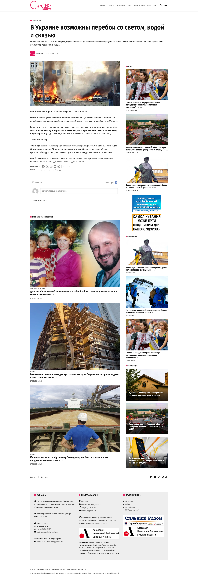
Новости (102, 5)
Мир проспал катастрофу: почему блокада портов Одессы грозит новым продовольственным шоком (69, 459)
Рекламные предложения (91, 504)
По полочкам (121, 5)
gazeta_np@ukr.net (88, 511)
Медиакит (85, 501)
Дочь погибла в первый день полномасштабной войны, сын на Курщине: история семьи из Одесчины (73, 293)
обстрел (56, 170)
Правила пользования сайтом (76, 569)
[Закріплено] (166, 5)
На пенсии (129, 501)
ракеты (62, 170)
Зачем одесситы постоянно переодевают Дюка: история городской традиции (146, 186)
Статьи (110, 5)
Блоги (129, 5)
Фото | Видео (138, 5)
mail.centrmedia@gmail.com (47, 532)
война (39, 170)
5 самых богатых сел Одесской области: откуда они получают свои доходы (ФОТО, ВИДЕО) (146, 148)
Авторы (44, 477)
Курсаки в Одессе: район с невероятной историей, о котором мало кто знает (146, 394)
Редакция (39, 53)
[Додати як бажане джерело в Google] (65, 166)
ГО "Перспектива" (132, 510)
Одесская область (35, 288)
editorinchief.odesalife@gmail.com (50, 542)
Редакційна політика (58, 569)
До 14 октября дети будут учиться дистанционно (62, 161)
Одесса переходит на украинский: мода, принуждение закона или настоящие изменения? (143, 104)
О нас (149, 5)
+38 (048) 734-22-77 (44, 529)
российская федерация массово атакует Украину (64, 145)
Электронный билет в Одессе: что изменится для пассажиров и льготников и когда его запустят (146, 460)
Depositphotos (130, 507)
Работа (127, 504)
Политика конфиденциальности (40, 569)
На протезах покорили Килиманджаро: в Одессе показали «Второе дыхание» (146, 311)
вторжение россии (48, 170)
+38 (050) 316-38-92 (88, 508)
